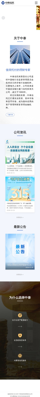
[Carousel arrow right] (36, 18)
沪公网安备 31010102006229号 (20, 396)
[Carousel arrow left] (3, 18)
